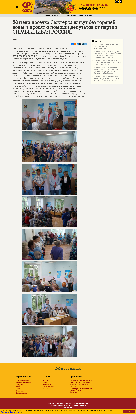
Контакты (88, 15)
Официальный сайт (22, 380)
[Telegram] (85, 44)
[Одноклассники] (75, 44)
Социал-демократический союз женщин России (81, 389)
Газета (80, 15)
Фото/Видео (71, 15)
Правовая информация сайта (11, 412)
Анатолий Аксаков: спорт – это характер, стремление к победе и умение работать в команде (106, 78)
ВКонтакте (20, 391)
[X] (80, 44)
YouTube (46, 389)
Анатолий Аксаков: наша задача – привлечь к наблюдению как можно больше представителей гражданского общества (106, 54)
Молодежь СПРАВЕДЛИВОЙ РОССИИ (80, 385)
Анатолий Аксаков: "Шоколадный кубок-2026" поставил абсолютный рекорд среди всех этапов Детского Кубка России (106, 70)
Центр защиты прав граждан (80, 382)
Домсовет (73, 392)
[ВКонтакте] (72, 44)
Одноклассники (21, 393)
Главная (47, 15)
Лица (62, 15)
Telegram (19, 384)
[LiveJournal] (83, 44)
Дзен (18, 387)
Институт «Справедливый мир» (81, 380)
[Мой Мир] (78, 44)
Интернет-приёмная (23, 382)
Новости (55, 15)
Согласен (129, 411)
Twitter (18, 389)
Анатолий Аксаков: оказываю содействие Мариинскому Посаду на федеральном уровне (106, 62)
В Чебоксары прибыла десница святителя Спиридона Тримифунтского (105, 46)
